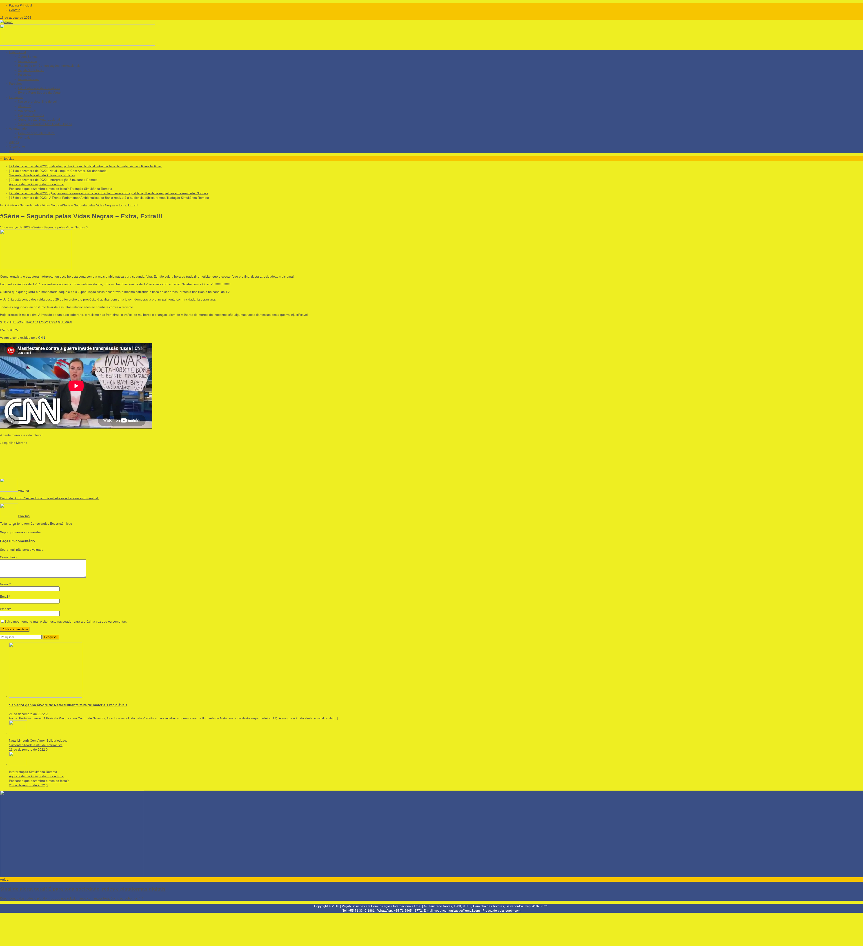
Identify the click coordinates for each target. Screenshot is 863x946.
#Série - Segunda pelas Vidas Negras (58, 227)
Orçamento (17, 146)
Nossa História (28, 79)
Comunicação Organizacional (39, 119)
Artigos (14, 142)
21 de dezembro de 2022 (27, 714)
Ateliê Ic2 (24, 106)
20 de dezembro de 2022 (27, 785)
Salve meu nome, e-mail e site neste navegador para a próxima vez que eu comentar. (65, 621)
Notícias (14, 151)
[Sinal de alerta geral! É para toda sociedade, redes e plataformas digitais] (72, 875)
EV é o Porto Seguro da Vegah (40, 92)
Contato (14, 10)
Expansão (16, 97)
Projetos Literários (31, 115)
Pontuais (24, 137)
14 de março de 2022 (15, 227)
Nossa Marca (27, 61)
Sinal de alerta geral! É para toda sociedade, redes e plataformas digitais (83, 888)
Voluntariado (18, 128)
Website (5, 609)
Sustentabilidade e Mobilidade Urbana (45, 124)
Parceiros (15, 83)
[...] (336, 718)
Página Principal (20, 5)
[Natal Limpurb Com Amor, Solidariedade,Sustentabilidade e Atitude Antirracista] (18, 733)
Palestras (24, 74)
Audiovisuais (27, 110)
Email (4, 596)
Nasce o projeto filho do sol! (38, 101)
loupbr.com (512, 910)
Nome (4, 584)
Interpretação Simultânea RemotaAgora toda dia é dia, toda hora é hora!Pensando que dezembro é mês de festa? (39, 776)
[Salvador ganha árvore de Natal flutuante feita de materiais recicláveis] (45, 696)
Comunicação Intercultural (36, 133)
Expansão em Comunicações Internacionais (49, 65)
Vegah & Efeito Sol (31, 70)
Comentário (8, 557)
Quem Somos (28, 56)
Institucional (17, 52)
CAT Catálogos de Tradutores (39, 88)
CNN (41, 337)
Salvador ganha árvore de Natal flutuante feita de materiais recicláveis (68, 705)
